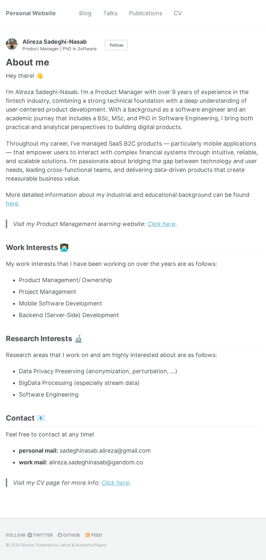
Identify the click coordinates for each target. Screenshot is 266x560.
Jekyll (65, 544)
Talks (110, 13)
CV (178, 13)
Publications (145, 13)
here (12, 203)
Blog (85, 13)
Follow (116, 45)
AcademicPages (90, 544)
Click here (161, 223)
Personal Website (31, 13)
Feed (96, 535)
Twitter (42, 535)
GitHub (71, 535)
